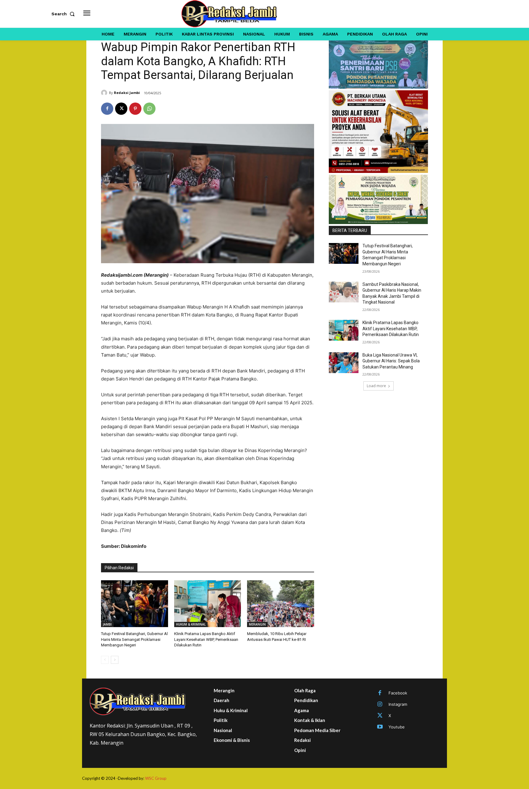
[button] (64, 13)
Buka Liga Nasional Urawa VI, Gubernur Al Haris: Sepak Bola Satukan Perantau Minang (391, 361)
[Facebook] (107, 109)
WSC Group (156, 778)
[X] (121, 109)
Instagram (397, 704)
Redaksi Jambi (127, 92)
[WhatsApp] (149, 109)
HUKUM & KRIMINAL (191, 624)
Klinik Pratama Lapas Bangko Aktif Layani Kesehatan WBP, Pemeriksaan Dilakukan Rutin (206, 639)
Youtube (396, 726)
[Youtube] (379, 727)
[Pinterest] (135, 109)
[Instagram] (379, 704)
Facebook (397, 692)
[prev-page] (105, 660)
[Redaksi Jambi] (105, 93)
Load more (376, 385)
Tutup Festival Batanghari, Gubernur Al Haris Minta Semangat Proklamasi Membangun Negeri (134, 639)
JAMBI (107, 624)
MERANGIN (257, 624)
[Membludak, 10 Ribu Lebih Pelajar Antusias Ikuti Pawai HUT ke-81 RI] (280, 603)
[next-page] (114, 660)
